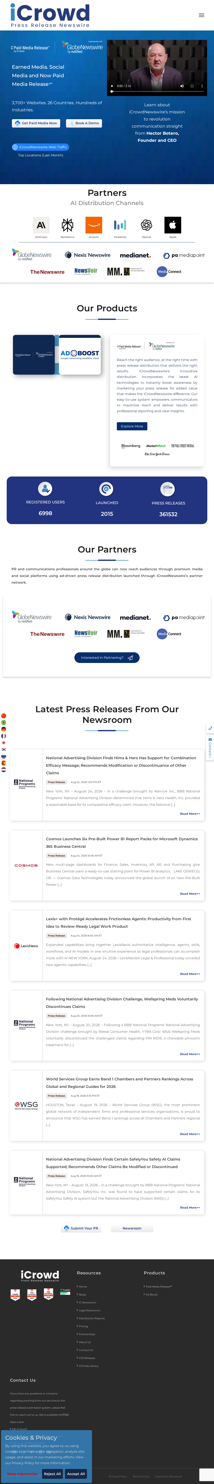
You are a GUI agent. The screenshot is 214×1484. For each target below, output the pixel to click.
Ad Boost (152, 1294)
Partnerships (87, 1334)
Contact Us (86, 1350)
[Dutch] (3, 769)
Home (83, 1286)
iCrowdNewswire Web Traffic (43, 147)
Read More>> (190, 814)
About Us (85, 1342)
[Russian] (3, 756)
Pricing (84, 1326)
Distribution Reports (92, 1318)
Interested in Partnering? (102, 658)
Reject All (52, 1474)
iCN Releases (87, 1358)
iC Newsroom (88, 1302)
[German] (3, 729)
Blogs (82, 1294)
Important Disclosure (168, 1476)
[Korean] (3, 749)
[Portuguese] (3, 722)
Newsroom (132, 1228)
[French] (3, 736)
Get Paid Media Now (39, 123)
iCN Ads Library (88, 1365)
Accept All (76, 1474)
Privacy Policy (118, 1476)
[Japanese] (3, 742)
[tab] (34, 355)
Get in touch (19, 1429)
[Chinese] (3, 716)
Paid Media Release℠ (159, 1286)
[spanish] (3, 762)
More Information (22, 1474)
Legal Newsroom (90, 1310)
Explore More (132, 426)
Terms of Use (141, 1476)
